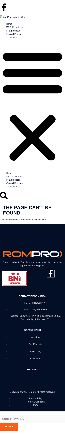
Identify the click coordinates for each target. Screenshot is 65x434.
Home (9, 24)
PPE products (13, 30)
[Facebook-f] (4, 7)
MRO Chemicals (14, 27)
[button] (32, 105)
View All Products (14, 34)
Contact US (12, 37)
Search (9, 426)
